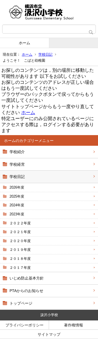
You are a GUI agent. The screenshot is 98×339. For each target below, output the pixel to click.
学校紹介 (17, 152)
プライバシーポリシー (24, 325)
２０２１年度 (20, 232)
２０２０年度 (20, 241)
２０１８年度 (20, 259)
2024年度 (17, 205)
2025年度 (17, 196)
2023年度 (17, 214)
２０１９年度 (20, 250)
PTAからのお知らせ (26, 291)
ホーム (24, 43)
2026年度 (17, 187)
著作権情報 (73, 325)
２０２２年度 (20, 223)
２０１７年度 (20, 268)
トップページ (21, 303)
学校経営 (17, 164)
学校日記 (45, 54)
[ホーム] (49, 12)
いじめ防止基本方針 (27, 278)
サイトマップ (49, 334)
